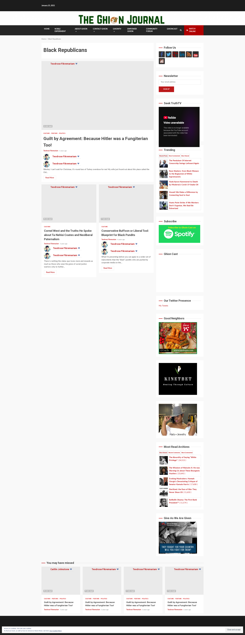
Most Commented (174, 156)
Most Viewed (185, 156)
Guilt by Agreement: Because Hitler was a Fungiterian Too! (97, 95)
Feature (54, 133)
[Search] (181, 30)
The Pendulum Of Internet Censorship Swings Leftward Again (60, 581)
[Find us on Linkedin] (182, 54)
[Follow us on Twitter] (169, 54)
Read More (49, 178)
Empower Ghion (132, 30)
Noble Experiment (60, 30)
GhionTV (117, 29)
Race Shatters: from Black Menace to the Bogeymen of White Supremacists (102, 581)
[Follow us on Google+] (175, 54)
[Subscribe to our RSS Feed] (189, 54)
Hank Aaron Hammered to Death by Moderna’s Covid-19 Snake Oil (143, 581)
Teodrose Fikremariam (51, 151)
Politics (62, 133)
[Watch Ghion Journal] (196, 54)
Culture (46, 133)
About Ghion (81, 29)
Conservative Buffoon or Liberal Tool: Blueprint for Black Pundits (126, 203)
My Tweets (163, 306)
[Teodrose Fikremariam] (46, 157)
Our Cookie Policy (56, 631)
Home (47, 29)
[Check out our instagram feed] (162, 61)
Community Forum (151, 30)
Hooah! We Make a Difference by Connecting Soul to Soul (184, 581)
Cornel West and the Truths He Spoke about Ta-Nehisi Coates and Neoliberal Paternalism (68, 203)
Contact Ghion (100, 29)
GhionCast (172, 29)
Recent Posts (163, 156)
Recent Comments (174, 452)
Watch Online (192, 30)
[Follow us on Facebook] (162, 54)
